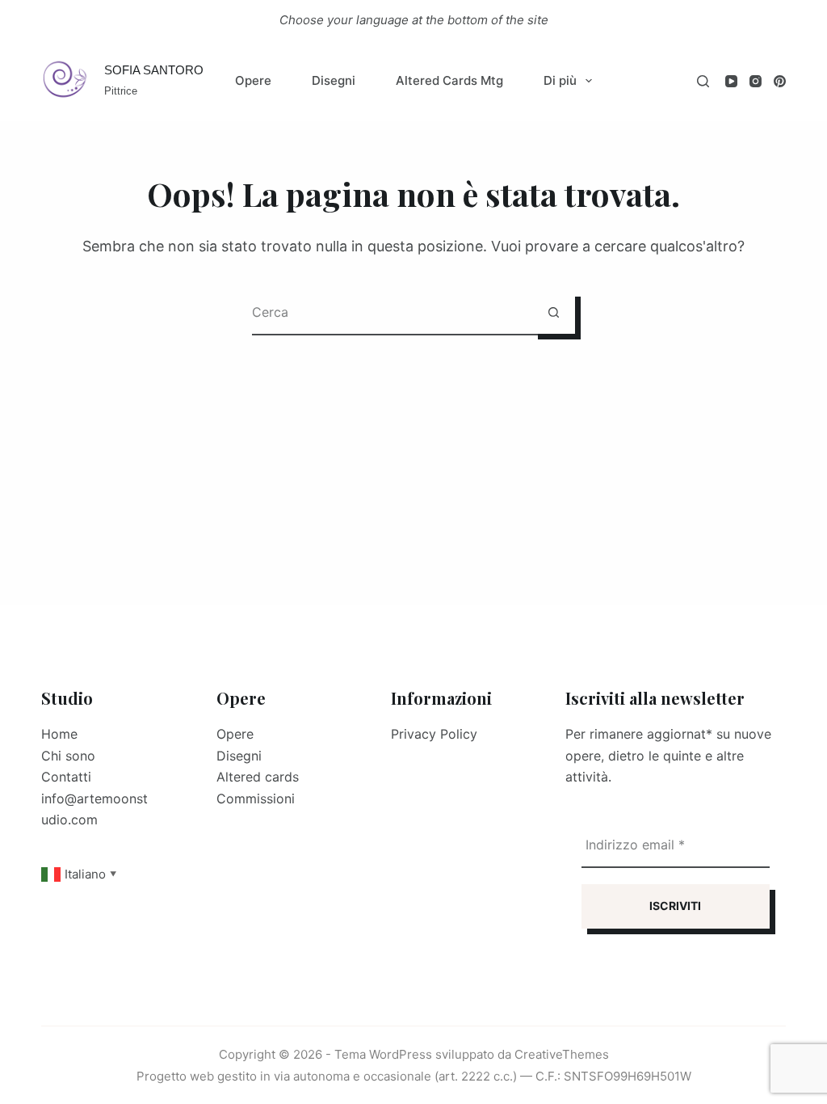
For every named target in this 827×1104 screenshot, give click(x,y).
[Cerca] (703, 81)
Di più (560, 80)
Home (59, 734)
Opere (253, 80)
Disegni (333, 80)
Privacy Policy (434, 734)
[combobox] (392, 312)
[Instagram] (755, 81)
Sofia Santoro (154, 70)
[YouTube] (731, 81)
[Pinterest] (780, 81)
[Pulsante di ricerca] (553, 312)
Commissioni (255, 798)
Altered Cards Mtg (449, 80)
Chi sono (68, 756)
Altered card (254, 777)
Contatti (66, 777)
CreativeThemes (561, 1054)
